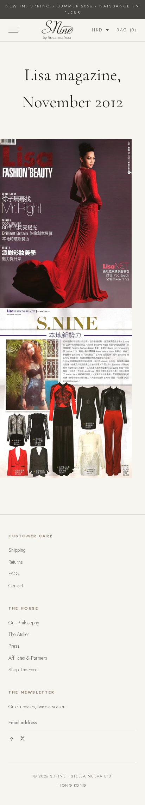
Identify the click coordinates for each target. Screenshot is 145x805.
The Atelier (18, 634)
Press (13, 645)
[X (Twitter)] (22, 738)
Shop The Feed (23, 669)
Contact (15, 585)
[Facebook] (11, 738)
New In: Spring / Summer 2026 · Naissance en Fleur (72, 9)
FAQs (13, 573)
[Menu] (13, 30)
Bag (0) (126, 30)
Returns (15, 561)
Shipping (17, 549)
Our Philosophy (23, 622)
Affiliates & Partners (27, 657)
